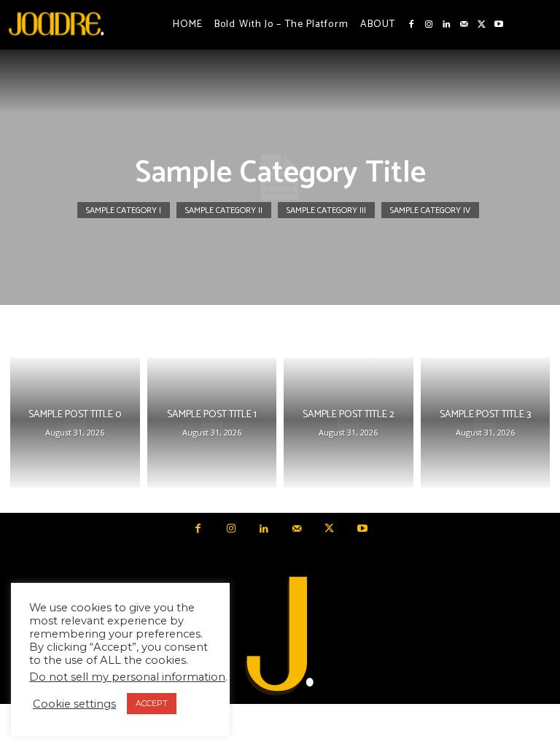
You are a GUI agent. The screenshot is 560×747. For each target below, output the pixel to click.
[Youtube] (499, 25)
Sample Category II (223, 210)
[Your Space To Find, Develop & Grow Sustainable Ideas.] (280, 636)
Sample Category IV (430, 210)
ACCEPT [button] (152, 703)
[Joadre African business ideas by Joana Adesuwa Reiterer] (56, 23)
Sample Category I (123, 210)
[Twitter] (481, 25)
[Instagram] (429, 25)
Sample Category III (326, 210)
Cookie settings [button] (74, 704)
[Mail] (463, 25)
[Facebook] (411, 25)
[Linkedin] (446, 25)
